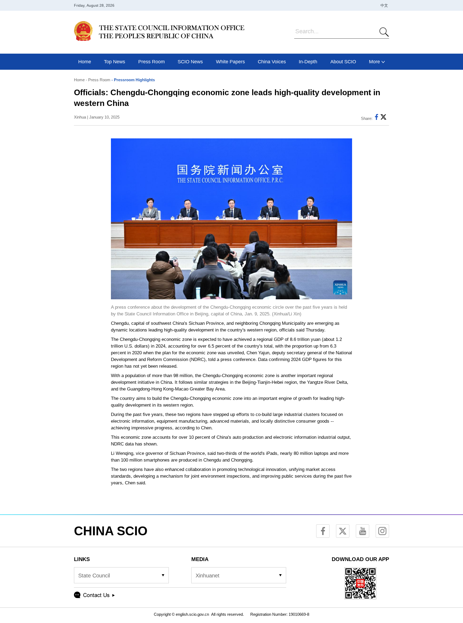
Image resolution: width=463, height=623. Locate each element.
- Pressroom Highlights (132, 80)
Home (79, 80)
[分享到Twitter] (383, 118)
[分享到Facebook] (376, 118)
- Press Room (97, 80)
